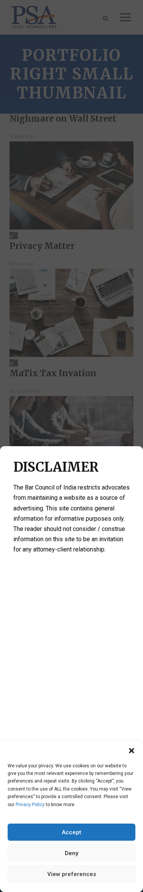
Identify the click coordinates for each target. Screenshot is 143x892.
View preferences (71, 874)
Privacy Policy (30, 804)
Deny (71, 853)
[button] (131, 750)
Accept (71, 832)
